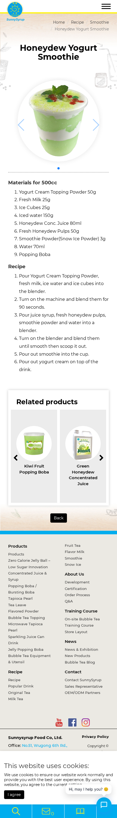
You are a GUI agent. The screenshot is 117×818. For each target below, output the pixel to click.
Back (58, 518)
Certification (76, 588)
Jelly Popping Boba (26, 649)
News (70, 641)
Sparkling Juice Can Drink (26, 639)
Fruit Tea (73, 545)
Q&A (69, 601)
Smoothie (99, 22)
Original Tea (19, 692)
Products (17, 546)
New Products (77, 655)
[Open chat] (104, 805)
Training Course (81, 611)
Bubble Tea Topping (26, 617)
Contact (73, 671)
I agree (14, 794)
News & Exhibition (81, 649)
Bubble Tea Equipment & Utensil (29, 658)
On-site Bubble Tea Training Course (82, 622)
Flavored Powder (23, 611)
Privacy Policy (95, 736)
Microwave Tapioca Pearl (25, 627)
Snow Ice (73, 564)
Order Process (77, 595)
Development (77, 582)
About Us (74, 574)
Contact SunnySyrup (83, 680)
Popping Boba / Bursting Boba (22, 589)
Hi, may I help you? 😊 (88, 789)
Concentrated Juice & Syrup (27, 576)
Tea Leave (17, 605)
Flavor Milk (74, 551)
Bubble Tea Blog (80, 662)
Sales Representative (84, 686)
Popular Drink (20, 686)
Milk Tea (15, 699)
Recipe (77, 22)
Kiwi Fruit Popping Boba (34, 468)
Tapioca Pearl (20, 598)
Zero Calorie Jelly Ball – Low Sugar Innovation (29, 563)
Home (59, 22)
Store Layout (76, 632)
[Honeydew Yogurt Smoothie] (58, 120)
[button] (58, 168)
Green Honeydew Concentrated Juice (83, 474)
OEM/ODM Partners (82, 692)
